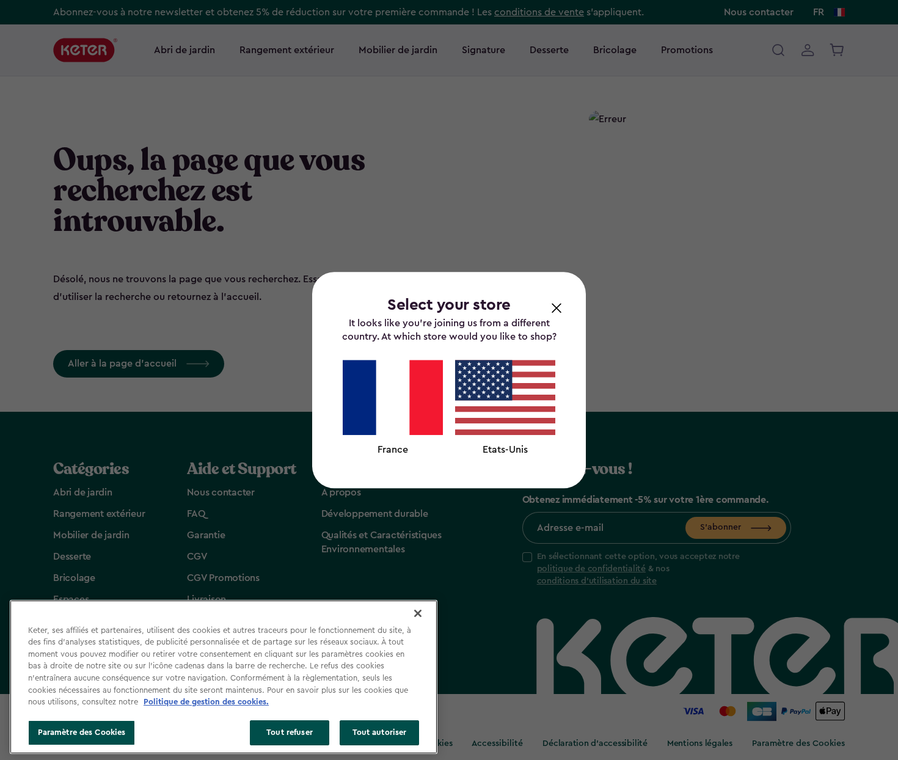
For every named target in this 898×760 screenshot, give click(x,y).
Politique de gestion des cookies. (206, 702)
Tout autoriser (379, 732)
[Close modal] (556, 307)
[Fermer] (417, 613)
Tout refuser (289, 732)
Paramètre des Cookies (82, 732)
